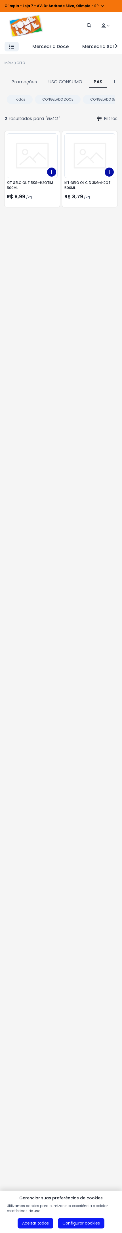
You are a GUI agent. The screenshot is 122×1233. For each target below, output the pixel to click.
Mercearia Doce (50, 46)
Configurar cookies (81, 1223)
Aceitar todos (35, 1223)
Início (9, 62)
